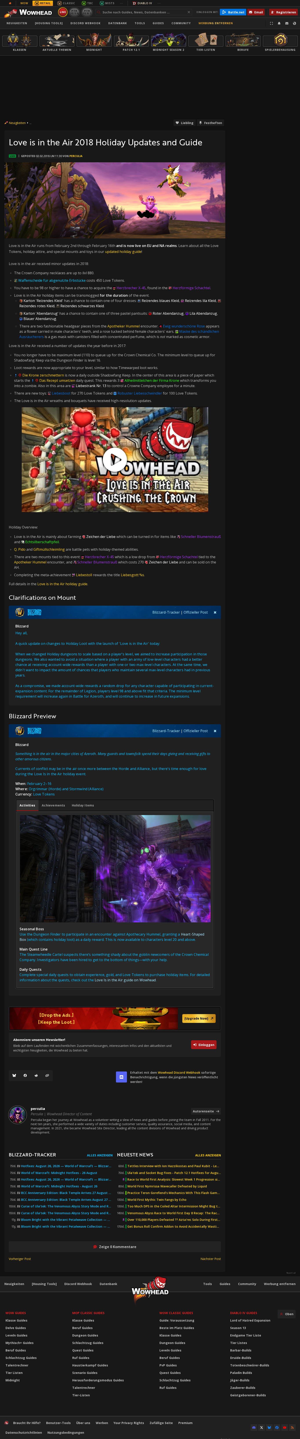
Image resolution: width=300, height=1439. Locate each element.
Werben (102, 1423)
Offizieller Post (196, 612)
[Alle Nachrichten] (10, 3)
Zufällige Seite (161, 1423)
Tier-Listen (81, 1395)
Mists (109, 3)
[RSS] (292, 1427)
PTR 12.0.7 (87, 12)
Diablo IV (145, 3)
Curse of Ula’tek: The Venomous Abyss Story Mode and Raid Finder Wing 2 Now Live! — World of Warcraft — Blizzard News (67, 1206)
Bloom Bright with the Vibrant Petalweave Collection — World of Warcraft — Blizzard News (67, 1220)
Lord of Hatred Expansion (250, 1320)
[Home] (29, 12)
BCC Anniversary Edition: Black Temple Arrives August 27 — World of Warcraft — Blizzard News (67, 1200)
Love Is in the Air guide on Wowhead (125, 980)
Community (181, 23)
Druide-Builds (240, 1358)
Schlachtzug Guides (21, 1358)
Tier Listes (238, 1343)
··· (121, 3)
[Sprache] (294, 23)
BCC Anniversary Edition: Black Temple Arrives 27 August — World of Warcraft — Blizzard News (67, 1193)
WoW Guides (15, 1313)
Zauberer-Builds (242, 1388)
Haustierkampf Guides (90, 1365)
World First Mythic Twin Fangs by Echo (156, 1200)
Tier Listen (14, 1373)
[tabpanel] (115, 900)
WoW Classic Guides (176, 1313)
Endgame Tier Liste (245, 1335)
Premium (185, 1423)
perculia (75, 156)
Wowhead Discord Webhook (179, 1072)
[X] (261, 1427)
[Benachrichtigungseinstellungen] (279, 23)
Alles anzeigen (100, 1155)
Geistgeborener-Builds (248, 1395)
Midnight (12, 1380)
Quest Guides (83, 1350)
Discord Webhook (85, 23)
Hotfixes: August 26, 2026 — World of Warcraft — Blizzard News (67, 1166)
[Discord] (254, 1427)
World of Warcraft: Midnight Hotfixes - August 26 (59, 1186)
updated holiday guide (123, 251)
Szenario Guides (85, 1373)
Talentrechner (16, 1365)
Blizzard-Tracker (166, 612)
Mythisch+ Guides (19, 1343)
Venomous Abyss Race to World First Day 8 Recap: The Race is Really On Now (174, 1213)
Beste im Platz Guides (176, 1328)
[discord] (121, 1076)
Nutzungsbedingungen (65, 1432)
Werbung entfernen (216, 23)
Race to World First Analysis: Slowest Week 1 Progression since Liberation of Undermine (174, 1179)
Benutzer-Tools (58, 1423)
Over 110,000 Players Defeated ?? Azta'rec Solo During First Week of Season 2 (174, 1220)
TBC (90, 3)
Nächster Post (211, 1259)
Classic (69, 3)
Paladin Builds (241, 1373)
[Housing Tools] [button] (49, 23)
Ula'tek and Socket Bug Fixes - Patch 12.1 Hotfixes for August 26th (174, 1173)
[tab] (27, 805)
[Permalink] (47, 1075)
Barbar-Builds (240, 1350)
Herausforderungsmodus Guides (98, 1380)
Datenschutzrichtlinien (23, 1432)
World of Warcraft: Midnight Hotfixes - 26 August (59, 1173)
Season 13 (238, 1328)
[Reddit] (36, 1075)
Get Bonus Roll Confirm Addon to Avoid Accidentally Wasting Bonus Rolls (174, 1227)
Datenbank (117, 23)
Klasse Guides (16, 1320)
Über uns (83, 1423)
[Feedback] (287, 23)
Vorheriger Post (20, 1259)
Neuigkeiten (17, 23)
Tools (207, 1284)
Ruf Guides (80, 1358)
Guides (158, 23)
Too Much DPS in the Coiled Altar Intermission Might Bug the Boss (174, 1206)
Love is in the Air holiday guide (62, 583)
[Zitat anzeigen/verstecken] (215, 612)
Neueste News (135, 1154)
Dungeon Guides (85, 1335)
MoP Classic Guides (88, 1313)
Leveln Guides (16, 1335)
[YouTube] (284, 1427)
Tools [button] (140, 23)
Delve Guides (15, 1328)
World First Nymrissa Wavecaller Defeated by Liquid (167, 1186)
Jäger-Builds (239, 1380)
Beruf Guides (15, 1350)
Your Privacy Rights (129, 1423)
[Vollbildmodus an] (271, 23)
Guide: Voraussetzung (176, 1320)
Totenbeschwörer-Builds (249, 1365)
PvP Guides (168, 1365)
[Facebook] (25, 1075)
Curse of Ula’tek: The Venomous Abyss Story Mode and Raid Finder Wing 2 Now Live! (67, 1213)
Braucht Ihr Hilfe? (27, 1423)
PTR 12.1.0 (74, 12)
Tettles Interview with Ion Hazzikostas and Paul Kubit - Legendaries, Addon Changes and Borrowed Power (174, 1166)
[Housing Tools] (44, 1284)
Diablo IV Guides (243, 1313)
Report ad (291, 1273)
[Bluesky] (14, 1075)
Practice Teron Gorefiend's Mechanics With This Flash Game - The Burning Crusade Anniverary (174, 1193)
